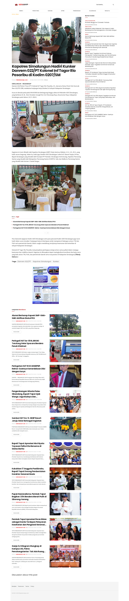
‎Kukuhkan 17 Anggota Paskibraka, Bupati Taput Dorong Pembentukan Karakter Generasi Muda (28, 471)
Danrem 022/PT (24, 261)
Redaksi (14, 586)
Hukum (50, 11)
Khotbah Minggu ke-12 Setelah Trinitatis (97, 22)
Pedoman (21, 586)
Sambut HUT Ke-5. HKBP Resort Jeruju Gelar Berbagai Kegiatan (26, 419)
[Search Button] (113, 4)
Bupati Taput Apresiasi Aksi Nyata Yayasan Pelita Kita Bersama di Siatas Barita (28, 446)
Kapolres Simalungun (42, 261)
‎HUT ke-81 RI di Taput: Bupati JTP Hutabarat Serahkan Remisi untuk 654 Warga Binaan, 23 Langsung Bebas (99, 106)
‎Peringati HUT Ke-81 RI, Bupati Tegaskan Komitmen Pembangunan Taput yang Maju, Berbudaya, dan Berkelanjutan (100, 97)
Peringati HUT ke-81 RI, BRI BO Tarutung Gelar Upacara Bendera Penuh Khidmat (41, 225)
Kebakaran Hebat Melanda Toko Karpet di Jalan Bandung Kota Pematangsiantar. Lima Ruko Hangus (100, 29)
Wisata (107, 11)
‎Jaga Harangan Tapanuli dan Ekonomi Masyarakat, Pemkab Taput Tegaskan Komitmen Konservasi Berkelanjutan (100, 64)
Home (13, 14)
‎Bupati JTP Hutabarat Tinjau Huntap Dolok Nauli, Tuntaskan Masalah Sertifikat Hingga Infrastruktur (100, 73)
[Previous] (45, 233)
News (21, 11)
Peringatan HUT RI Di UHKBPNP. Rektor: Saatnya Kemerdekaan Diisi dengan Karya (41, 228)
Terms (27, 586)
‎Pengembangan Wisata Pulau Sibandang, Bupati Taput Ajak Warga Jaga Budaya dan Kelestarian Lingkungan (26, 395)
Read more (16, 331)
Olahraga (92, 11)
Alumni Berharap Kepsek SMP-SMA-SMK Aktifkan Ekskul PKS (34, 222)
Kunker (56, 261)
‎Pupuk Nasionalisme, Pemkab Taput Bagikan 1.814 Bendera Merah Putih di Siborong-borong (29, 497)
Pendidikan (76, 11)
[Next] (48, 233)
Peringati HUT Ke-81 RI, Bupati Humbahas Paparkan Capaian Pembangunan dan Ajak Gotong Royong (100, 89)
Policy (32, 586)
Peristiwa (35, 11)
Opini (62, 11)
